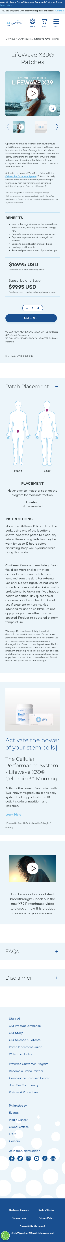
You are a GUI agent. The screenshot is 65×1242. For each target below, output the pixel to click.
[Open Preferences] (5, 1235)
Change (59, 10)
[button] (57, 127)
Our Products (25, 38)
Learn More (6, 5)
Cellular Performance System (20, 176)
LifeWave (11, 38)
